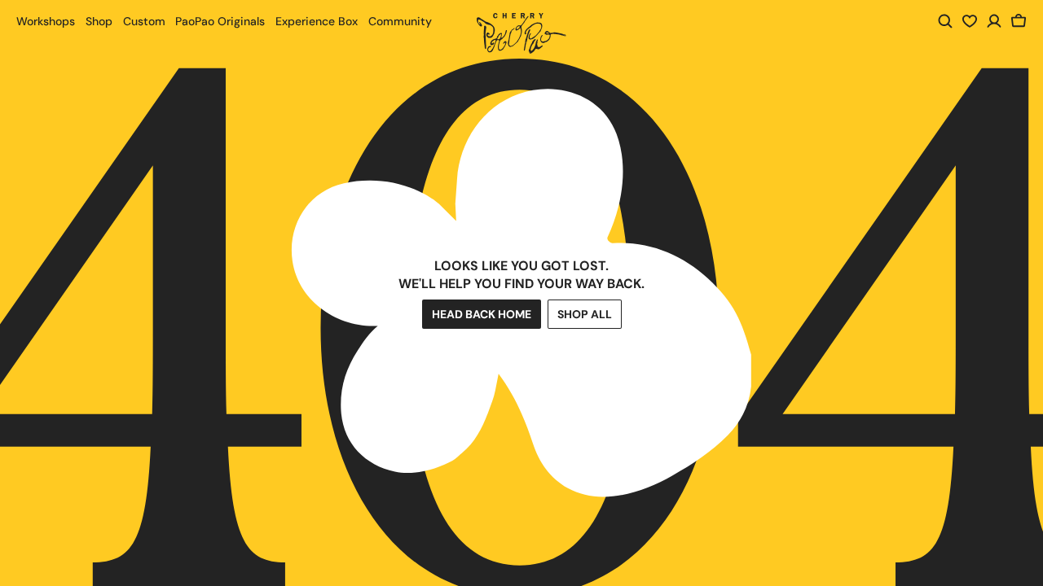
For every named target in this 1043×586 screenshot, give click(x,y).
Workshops (45, 21)
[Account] (994, 21)
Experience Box (316, 21)
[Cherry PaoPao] (521, 33)
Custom (144, 21)
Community (400, 21)
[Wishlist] (970, 21)
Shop (99, 21)
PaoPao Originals (220, 21)
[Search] (945, 21)
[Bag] (1018, 21)
